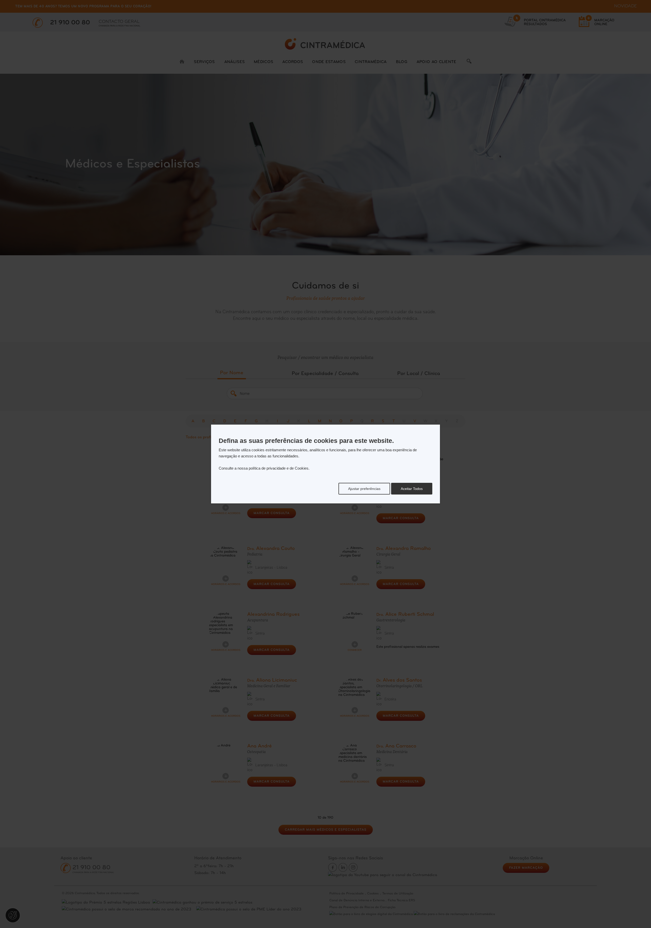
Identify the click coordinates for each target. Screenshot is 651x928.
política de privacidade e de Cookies (278, 468)
